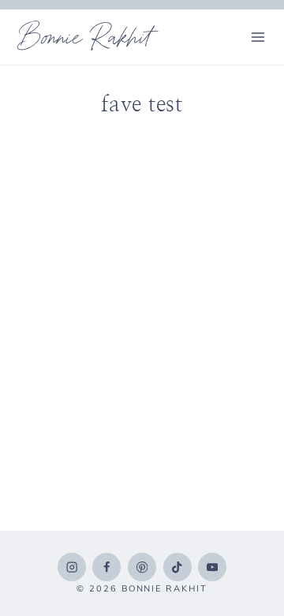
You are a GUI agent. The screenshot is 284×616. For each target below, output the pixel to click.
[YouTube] (212, 567)
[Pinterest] (142, 567)
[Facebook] (106, 567)
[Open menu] (257, 36)
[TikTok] (177, 567)
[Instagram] (72, 567)
